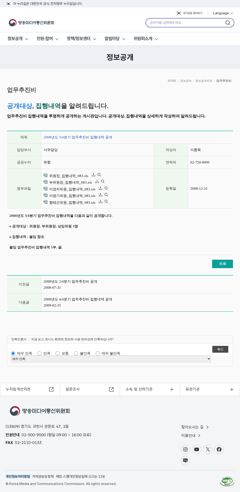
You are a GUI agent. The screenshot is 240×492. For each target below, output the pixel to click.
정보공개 (15, 38)
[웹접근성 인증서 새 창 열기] (227, 479)
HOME (172, 80)
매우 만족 (24, 353)
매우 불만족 (111, 353)
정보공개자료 (203, 80)
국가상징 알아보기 (192, 13)
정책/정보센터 (78, 38)
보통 (65, 353)
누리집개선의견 (18, 389)
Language (221, 13)
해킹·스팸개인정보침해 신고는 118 (80, 476)
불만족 (85, 353)
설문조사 (73, 389)
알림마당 (112, 38)
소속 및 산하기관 (139, 389)
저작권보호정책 (43, 476)
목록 (222, 264)
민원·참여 (45, 38)
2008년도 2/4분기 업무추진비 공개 (70, 281)
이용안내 (189, 435)
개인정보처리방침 (18, 476)
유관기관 (193, 389)
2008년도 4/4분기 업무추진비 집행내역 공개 (78, 299)
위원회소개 (143, 38)
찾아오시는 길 (193, 427)
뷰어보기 (108, 201)
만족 (46, 353)
